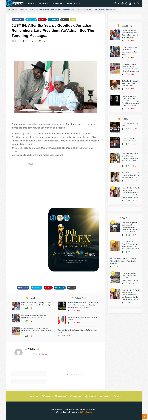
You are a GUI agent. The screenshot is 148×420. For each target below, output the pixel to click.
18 (135, 166)
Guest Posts (73, 4)
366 (128, 252)
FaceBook (18, 20)
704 (128, 166)
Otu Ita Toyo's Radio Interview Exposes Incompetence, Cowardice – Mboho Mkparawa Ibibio (36, 330)
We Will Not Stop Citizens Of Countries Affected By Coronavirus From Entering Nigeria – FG (123, 261)
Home (31, 4)
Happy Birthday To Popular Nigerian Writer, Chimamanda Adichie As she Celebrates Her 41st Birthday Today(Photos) (131, 192)
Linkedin (54, 20)
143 (135, 200)
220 (135, 129)
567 (128, 180)
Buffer (64, 20)
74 (135, 283)
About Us (43, 4)
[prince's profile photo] (15, 41)
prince (19, 41)
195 (135, 252)
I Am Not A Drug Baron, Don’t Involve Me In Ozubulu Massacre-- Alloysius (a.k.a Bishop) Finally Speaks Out (130, 227)
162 (128, 235)
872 (128, 129)
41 (123, 266)
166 (135, 144)
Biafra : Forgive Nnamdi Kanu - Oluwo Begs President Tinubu (130, 83)
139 (135, 180)
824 (128, 144)
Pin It (42, 20)
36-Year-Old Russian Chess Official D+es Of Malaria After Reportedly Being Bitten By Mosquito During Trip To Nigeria (83, 305)
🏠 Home (10, 9)
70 (135, 235)
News (22, 9)
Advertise (57, 4)
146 (128, 283)
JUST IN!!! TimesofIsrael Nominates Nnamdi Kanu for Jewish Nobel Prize (130, 175)
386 (128, 200)
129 (116, 266)
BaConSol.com (86, 412)
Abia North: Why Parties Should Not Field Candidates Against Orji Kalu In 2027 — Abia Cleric (130, 158)
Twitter (32, 20)
